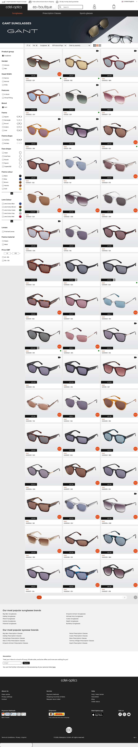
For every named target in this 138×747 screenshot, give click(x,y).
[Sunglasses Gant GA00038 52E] (81, 539)
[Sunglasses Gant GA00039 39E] (119, 402)
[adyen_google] (23, 714)
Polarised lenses (9, 231)
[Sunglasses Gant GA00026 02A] (81, 266)
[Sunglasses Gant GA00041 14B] (81, 402)
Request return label (53, 699)
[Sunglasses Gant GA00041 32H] (43, 198)
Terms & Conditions (8, 737)
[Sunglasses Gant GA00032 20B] (81, 198)
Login (94, 8)
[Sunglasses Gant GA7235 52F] (119, 368)
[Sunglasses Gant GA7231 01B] (81, 130)
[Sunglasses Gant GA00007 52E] (81, 300)
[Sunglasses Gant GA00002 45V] (43, 96)
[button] (14, 7)
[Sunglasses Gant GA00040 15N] (119, 300)
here (53, 667)
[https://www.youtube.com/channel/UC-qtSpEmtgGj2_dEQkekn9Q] (129, 715)
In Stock (6, 94)
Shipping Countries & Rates (56, 697)
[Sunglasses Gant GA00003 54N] (43, 232)
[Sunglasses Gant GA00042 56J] (43, 505)
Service (49, 691)
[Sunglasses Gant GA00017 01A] (43, 573)
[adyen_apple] (19, 714)
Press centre (6, 694)
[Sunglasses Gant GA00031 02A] (81, 437)
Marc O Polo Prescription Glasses (14, 640)
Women (6, 65)
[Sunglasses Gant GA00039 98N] (119, 539)
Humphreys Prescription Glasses (14, 638)
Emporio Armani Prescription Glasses (15, 643)
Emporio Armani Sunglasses (76, 614)
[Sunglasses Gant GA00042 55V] (81, 573)
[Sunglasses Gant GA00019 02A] (119, 266)
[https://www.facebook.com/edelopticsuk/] (120, 715)
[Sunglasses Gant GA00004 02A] (43, 471)
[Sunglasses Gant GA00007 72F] (119, 96)
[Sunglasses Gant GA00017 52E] (43, 164)
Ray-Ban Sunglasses (9, 614)
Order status (95, 701)
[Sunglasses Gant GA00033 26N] (119, 198)
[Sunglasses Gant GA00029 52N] (43, 437)
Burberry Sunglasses (73, 623)
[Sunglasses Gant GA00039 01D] (43, 334)
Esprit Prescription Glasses (78, 643)
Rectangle (7, 120)
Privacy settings (7, 697)
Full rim (6, 140)
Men (5, 68)
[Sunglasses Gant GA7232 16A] (81, 232)
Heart (6, 153)
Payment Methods (53, 694)
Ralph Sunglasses (72, 621)
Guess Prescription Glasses (78, 636)
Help (93, 691)
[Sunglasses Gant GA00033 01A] (119, 471)
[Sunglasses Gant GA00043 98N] (119, 437)
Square (6, 116)
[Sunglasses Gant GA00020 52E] (43, 266)
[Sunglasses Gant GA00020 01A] (81, 368)
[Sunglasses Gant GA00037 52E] (81, 471)
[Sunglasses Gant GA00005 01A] (119, 334)
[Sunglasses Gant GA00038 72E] (43, 402)
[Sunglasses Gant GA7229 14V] (81, 164)
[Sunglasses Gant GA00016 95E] (81, 62)
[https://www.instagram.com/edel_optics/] (124, 715)
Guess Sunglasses (72, 618)
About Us (5, 691)
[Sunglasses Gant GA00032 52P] (43, 62)
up (135, 737)
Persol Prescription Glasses (78, 633)
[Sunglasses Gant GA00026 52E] (119, 232)
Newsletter (95, 697)
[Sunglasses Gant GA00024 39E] (43, 130)
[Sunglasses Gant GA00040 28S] (81, 334)
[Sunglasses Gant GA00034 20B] (119, 505)
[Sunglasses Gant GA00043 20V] (81, 505)
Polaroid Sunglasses (9, 623)
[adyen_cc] (3, 714)
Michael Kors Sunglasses (74, 616)
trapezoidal (7, 166)
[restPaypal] (13, 714)
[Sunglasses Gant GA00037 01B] (119, 573)
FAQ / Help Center (97, 694)
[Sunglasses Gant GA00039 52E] (119, 130)
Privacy (18, 737)
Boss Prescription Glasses (78, 638)
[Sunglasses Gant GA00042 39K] (43, 539)
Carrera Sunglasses (9, 621)
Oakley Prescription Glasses (12, 636)
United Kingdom (129, 1)
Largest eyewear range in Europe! (16, 1)
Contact (4, 699)
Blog (93, 699)
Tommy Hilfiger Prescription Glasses (81, 640)
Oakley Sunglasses (9, 616)
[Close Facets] (11, 45)
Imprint (23, 737)
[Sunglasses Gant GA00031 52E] (43, 300)
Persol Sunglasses (9, 618)
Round (6, 123)
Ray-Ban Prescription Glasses (12, 633)
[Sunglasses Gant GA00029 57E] (119, 164)
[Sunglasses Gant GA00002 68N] (119, 62)
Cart (114, 8)
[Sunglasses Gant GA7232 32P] (81, 96)
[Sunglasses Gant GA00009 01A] (43, 368)
